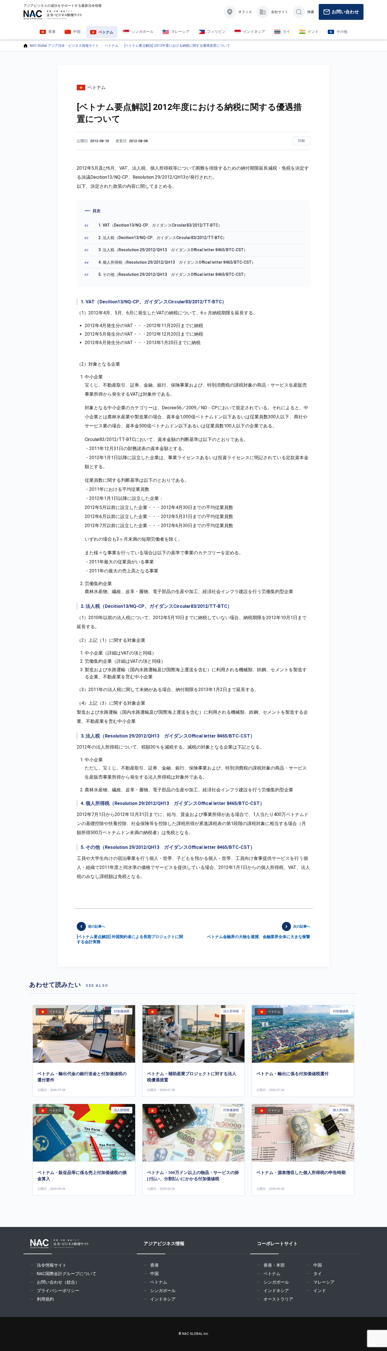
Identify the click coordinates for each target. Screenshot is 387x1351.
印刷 (301, 141)
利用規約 (45, 1299)
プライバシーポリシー (58, 1290)
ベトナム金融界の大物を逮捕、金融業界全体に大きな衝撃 (258, 931)
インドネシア (163, 1299)
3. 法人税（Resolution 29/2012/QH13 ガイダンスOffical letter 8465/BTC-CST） (173, 250)
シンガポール (163, 1290)
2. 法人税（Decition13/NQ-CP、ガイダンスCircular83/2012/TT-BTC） (162, 237)
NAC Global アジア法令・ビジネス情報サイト (64, 45)
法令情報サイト (52, 1265)
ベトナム (111, 45)
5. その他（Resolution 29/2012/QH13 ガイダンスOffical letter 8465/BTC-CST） (173, 274)
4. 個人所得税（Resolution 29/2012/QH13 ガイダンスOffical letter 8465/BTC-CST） (177, 262)
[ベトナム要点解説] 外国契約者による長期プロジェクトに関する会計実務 (130, 934)
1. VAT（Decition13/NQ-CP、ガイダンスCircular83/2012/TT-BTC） (160, 225)
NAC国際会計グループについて (66, 1273)
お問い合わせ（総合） (58, 1282)
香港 (154, 1265)
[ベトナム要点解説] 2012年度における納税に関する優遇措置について (177, 45)
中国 (154, 1273)
